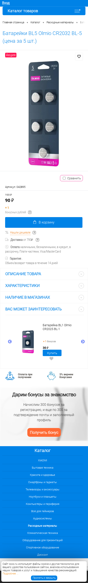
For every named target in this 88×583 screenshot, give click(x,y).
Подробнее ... (10, 573)
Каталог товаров (23, 11)
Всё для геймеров (42, 511)
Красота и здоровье (42, 474)
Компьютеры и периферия (42, 504)
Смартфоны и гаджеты (42, 482)
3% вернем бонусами (66, 375)
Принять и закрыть (44, 577)
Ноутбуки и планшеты (42, 496)
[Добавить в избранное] (79, 56)
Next (83, 342)
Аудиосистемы (42, 518)
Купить (52, 353)
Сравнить (74, 178)
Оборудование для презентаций (42, 540)
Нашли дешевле (20, 232)
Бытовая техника (42, 467)
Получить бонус (44, 432)
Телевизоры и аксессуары (42, 489)
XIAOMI (42, 460)
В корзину (46, 222)
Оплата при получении (25, 375)
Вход (6, 3)
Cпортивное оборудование (42, 547)
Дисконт (42, 554)
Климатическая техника (42, 533)
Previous (10, 342)
